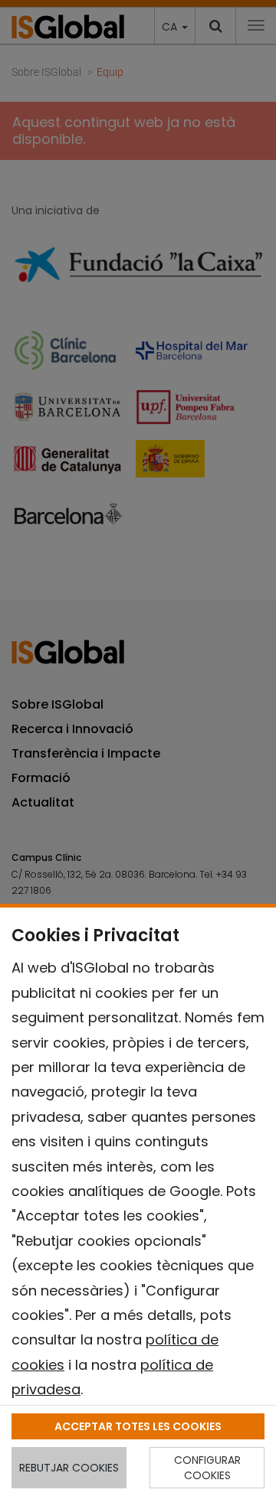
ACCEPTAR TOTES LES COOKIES (138, 1426)
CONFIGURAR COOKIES (207, 1467)
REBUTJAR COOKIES (69, 1467)
